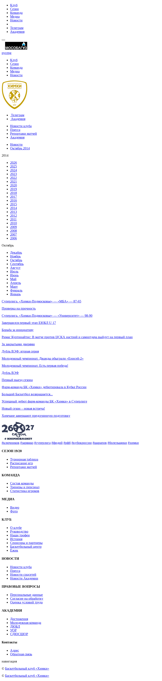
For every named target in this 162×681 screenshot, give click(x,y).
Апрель (15, 283)
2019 (13, 189)
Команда (16, 13)
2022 (13, 177)
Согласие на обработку (26, 598)
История (16, 539)
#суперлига (42, 443)
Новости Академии (24, 578)
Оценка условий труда (26, 602)
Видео (14, 507)
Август (15, 267)
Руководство (19, 531)
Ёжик (14, 550)
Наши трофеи (20, 535)
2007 (13, 234)
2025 (13, 166)
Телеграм (16, 28)
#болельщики (117, 443)
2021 (13, 181)
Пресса (15, 130)
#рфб (67, 443)
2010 (13, 223)
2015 (13, 204)
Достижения (19, 619)
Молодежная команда (25, 622)
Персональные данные (26, 595)
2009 (13, 227)
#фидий (57, 443)
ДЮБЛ (15, 626)
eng (9, 53)
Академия (17, 31)
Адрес (14, 650)
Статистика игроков (24, 491)
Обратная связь (21, 654)
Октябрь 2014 (20, 148)
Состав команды (22, 483)
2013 (13, 212)
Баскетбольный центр (26, 546)
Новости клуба (21, 126)
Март (14, 286)
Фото (14, 511)
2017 (13, 196)
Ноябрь (15, 256)
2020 (13, 185)
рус (4, 53)
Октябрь (16, 260)
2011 (13, 219)
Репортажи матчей (23, 133)
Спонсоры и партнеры (26, 543)
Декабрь (16, 252)
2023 (13, 174)
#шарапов (100, 443)
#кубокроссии (82, 443)
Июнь (14, 275)
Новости (16, 20)
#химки (133, 443)
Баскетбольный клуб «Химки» (27, 668)
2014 (13, 208)
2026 (13, 162)
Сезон (14, 9)
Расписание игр (21, 463)
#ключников (10, 443)
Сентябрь (17, 264)
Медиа (15, 16)
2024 (13, 170)
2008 (13, 230)
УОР (13, 630)
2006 (13, 238)
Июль (14, 271)
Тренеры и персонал (24, 487)
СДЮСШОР (19, 634)
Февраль (16, 290)
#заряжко (26, 443)
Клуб (14, 5)
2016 (13, 200)
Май (13, 279)
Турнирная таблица (24, 459)
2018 (13, 193)
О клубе (16, 527)
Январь (15, 294)
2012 (13, 215)
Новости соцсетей (23, 574)
